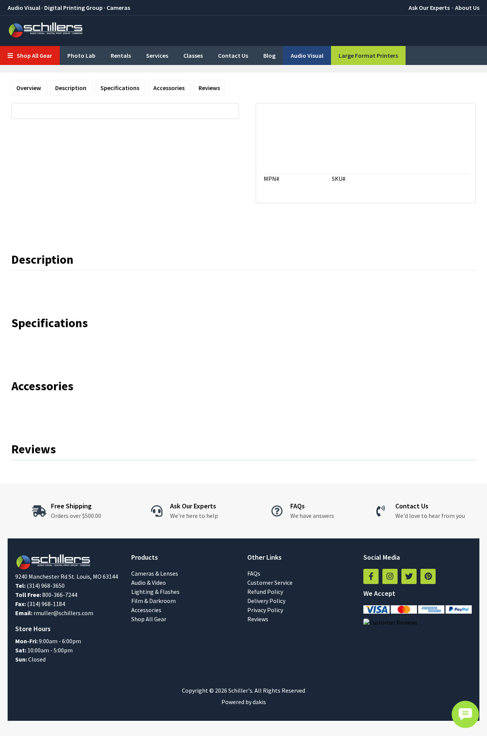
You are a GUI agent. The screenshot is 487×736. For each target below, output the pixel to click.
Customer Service (270, 582)
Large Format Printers (368, 55)
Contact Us (233, 55)
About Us (467, 7)
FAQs (253, 573)
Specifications (120, 88)
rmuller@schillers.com (63, 613)
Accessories (169, 88)
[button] (30, 55)
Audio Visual (307, 55)
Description (71, 88)
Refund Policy (265, 591)
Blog (269, 55)
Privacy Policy (265, 610)
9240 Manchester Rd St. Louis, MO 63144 (66, 576)
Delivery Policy (266, 601)
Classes (193, 55)
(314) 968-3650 (46, 585)
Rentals (121, 55)
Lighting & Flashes (155, 591)
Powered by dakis (243, 702)
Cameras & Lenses (154, 573)
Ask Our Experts (429, 7)
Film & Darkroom (153, 601)
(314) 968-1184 (46, 604)
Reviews (209, 88)
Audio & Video (148, 582)
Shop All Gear (148, 619)
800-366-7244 (59, 594)
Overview (29, 88)
